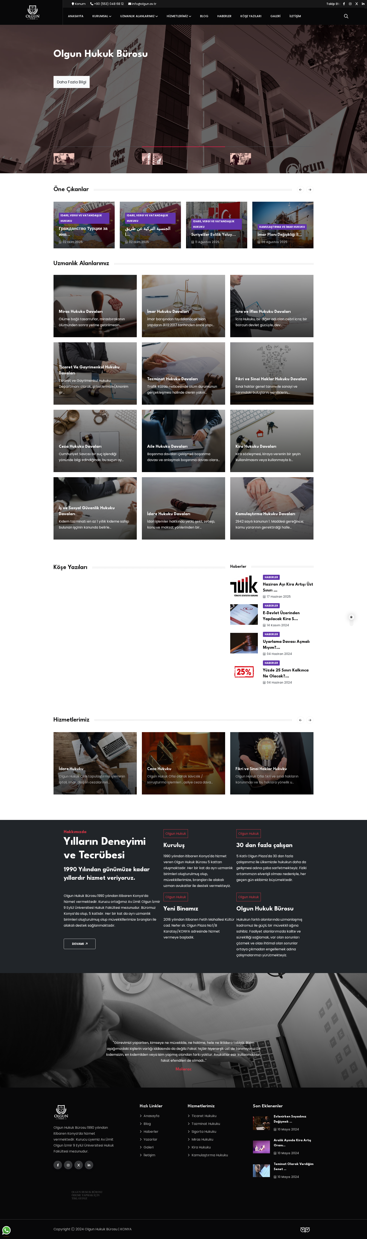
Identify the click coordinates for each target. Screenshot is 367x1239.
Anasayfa (75, 16)
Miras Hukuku (202, 1139)
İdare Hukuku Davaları (168, 514)
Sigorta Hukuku (204, 1131)
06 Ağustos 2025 (208, 242)
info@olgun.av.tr (143, 4)
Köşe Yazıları (250, 16)
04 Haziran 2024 (279, 654)
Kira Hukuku (201, 1147)
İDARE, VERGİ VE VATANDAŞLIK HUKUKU (81, 218)
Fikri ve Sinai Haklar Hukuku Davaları (271, 379)
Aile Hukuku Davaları (167, 447)
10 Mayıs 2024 (288, 1129)
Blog (204, 16)
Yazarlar (150, 1139)
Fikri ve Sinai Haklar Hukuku (173, 769)
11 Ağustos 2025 (141, 242)
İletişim (295, 16)
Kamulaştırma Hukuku (210, 1155)
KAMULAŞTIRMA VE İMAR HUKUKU (216, 227)
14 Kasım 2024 (278, 625)
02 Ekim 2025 (73, 242)
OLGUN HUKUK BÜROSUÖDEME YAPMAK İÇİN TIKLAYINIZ (87, 1195)
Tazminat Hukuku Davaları (172, 379)
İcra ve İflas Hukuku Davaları (263, 312)
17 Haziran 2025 (279, 596)
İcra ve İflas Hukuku (254, 769)
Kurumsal (100, 16)
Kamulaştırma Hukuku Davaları (265, 514)
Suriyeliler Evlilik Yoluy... (147, 235)
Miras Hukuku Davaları (81, 312)
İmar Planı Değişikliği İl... (213, 235)
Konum (80, 4)
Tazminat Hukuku (206, 1124)
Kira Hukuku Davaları (256, 447)
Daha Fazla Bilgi (71, 82)
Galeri (275, 16)
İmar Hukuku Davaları (168, 312)
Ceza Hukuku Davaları (80, 447)
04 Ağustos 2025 (274, 242)
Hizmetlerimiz (177, 16)
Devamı (78, 944)
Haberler (224, 16)
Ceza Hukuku (71, 769)
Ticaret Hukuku (204, 1116)
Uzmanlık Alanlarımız (137, 16)
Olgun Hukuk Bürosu (101, 54)
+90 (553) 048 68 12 (108, 4)
